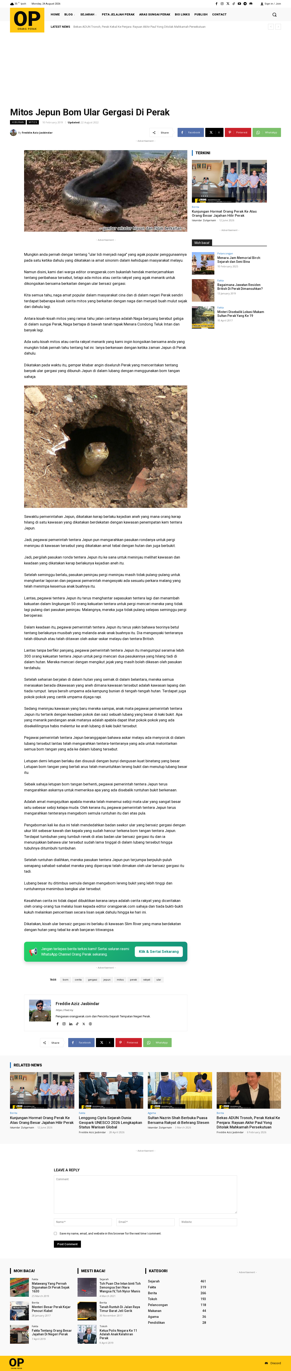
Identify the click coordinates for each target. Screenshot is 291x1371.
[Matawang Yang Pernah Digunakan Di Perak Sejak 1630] (19, 1287)
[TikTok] (77, 1023)
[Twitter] (228, 4)
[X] (83, 1023)
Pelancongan (225, 253)
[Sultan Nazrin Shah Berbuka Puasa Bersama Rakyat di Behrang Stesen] (180, 1090)
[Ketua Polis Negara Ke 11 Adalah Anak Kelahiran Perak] (87, 1334)
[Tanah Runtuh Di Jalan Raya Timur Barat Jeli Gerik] (87, 1310)
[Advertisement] (145, 66)
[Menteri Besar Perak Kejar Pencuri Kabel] (19, 1310)
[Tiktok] (233, 4)
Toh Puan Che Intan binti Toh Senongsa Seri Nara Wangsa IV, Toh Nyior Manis (120, 1287)
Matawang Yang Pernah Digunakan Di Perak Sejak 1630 (50, 1287)
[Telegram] (245, 4)
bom (65, 979)
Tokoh (103, 1326)
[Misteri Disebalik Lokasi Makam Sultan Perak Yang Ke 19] (203, 317)
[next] (278, 27)
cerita (78, 979)
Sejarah (104, 1279)
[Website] (90, 1023)
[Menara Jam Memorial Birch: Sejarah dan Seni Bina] (203, 263)
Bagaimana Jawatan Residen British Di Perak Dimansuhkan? (240, 287)
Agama (152, 1113)
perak (133, 979)
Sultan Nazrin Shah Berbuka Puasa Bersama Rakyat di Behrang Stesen (178, 1120)
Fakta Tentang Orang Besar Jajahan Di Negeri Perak (52, 1332)
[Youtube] (239, 4)
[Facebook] (216, 4)
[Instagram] (222, 4)
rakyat (146, 979)
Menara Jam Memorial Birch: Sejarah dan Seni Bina (239, 259)
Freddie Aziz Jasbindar (37, 132)
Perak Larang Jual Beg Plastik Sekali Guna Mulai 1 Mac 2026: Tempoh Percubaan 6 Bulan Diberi (139, 26)
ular (158, 979)
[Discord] (251, 4)
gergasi (92, 979)
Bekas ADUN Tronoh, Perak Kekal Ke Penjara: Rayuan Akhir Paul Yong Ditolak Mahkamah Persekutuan (248, 1122)
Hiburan (18, 122)
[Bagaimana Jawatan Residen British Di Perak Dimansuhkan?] (203, 290)
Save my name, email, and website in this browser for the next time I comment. (110, 1233)
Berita (195, 207)
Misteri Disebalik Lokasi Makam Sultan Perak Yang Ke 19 (240, 314)
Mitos (33, 122)
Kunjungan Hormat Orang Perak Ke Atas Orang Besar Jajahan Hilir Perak (224, 213)
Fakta (220, 280)
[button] (274, 14)
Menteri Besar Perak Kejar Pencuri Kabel (51, 1309)
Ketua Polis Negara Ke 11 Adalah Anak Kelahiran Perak (118, 1334)
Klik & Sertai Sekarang (159, 951)
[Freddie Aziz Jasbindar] (14, 132)
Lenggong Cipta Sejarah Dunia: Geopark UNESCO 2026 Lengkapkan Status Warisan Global (110, 1122)
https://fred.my (64, 1010)
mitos (120, 979)
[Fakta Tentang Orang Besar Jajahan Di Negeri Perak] (19, 1334)
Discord (276, 1363)
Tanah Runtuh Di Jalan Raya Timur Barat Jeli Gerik (120, 1309)
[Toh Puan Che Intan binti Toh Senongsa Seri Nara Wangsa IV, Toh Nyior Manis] (87, 1287)
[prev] (271, 27)
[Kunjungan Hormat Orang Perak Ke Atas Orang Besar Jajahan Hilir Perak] (229, 181)
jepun (106, 979)
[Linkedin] (70, 1023)
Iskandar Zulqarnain (204, 220)
